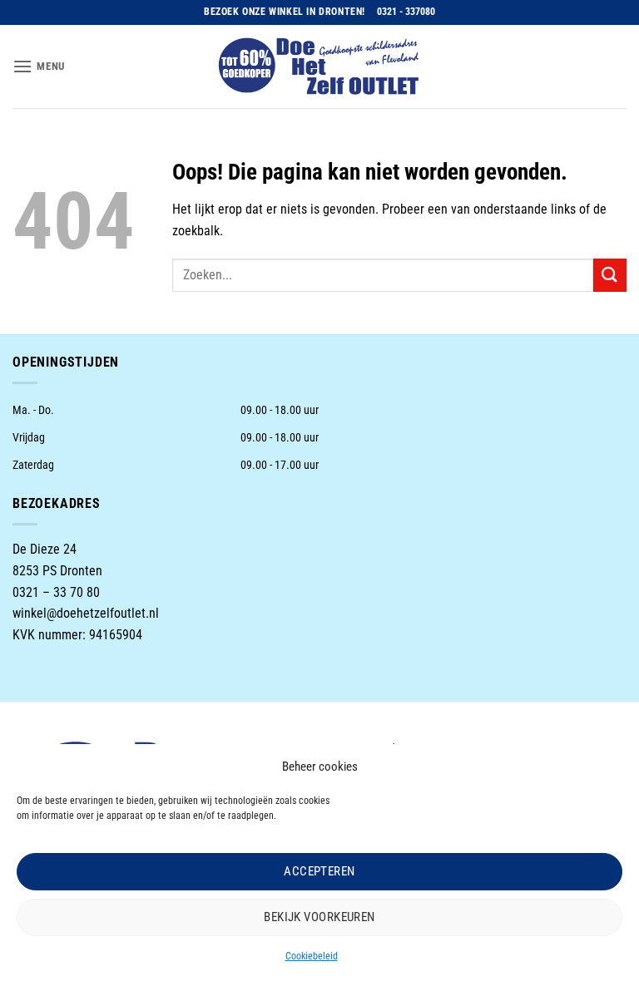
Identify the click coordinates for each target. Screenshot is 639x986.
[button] (38, 66)
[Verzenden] (610, 275)
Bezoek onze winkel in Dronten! (284, 11)
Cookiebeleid (311, 956)
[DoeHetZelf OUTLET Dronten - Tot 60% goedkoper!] (319, 66)
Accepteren (319, 871)
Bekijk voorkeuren (319, 917)
